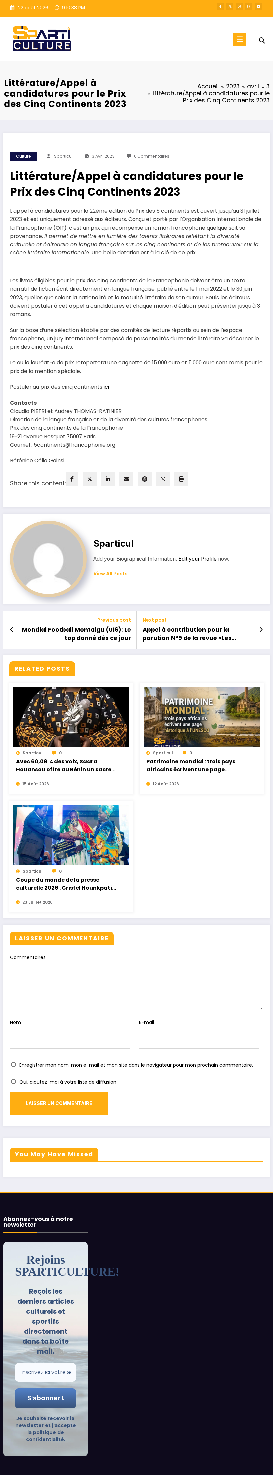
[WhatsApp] (163, 479)
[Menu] (239, 39)
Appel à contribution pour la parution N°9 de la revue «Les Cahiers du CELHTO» (187, 634)
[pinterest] (145, 479)
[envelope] (126, 479)
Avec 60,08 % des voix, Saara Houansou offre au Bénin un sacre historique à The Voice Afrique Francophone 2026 (63, 766)
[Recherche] (262, 40)
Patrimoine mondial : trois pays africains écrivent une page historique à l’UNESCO (190, 766)
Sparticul (63, 156)
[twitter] (90, 479)
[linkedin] (108, 479)
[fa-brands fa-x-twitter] (229, 6)
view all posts (110, 573)
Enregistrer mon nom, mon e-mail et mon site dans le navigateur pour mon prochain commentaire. (136, 1065)
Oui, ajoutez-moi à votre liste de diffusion (67, 1082)
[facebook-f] (220, 6)
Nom (15, 1022)
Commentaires (28, 957)
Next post (155, 620)
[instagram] (248, 6)
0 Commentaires (151, 156)
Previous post (114, 620)
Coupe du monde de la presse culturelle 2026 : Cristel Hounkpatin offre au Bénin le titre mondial (66, 884)
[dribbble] (239, 6)
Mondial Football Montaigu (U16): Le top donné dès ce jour (76, 634)
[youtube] (258, 6)
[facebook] (72, 479)
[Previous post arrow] (12, 629)
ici (106, 387)
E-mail (146, 1022)
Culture (23, 156)
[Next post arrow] (261, 629)
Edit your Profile (197, 559)
